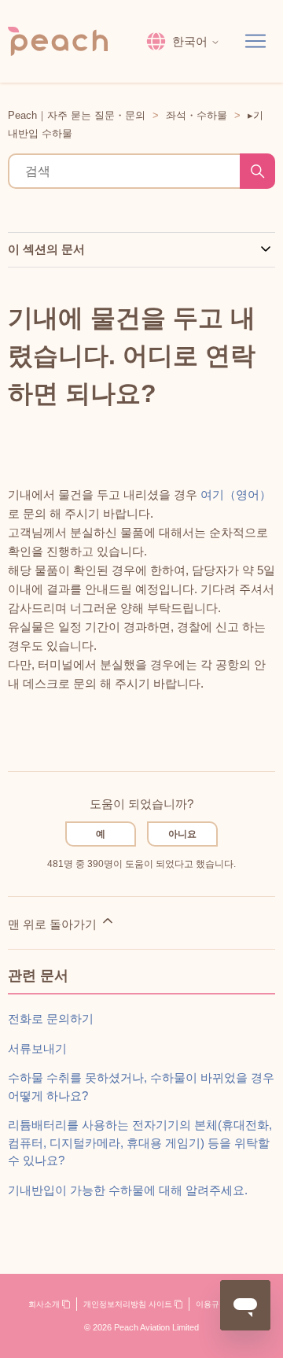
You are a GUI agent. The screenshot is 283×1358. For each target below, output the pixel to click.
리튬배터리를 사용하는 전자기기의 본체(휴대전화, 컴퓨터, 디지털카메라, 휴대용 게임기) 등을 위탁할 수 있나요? (140, 1142)
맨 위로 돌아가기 (54, 924)
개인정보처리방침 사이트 (129, 1304)
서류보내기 (37, 1048)
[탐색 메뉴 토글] (255, 42)
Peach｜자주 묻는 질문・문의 (76, 115)
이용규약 (213, 1304)
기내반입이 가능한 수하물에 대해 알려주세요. (128, 1190)
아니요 (182, 834)
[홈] (58, 41)
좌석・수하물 (196, 115)
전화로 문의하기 (51, 1018)
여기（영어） (235, 494)
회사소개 (45, 1304)
